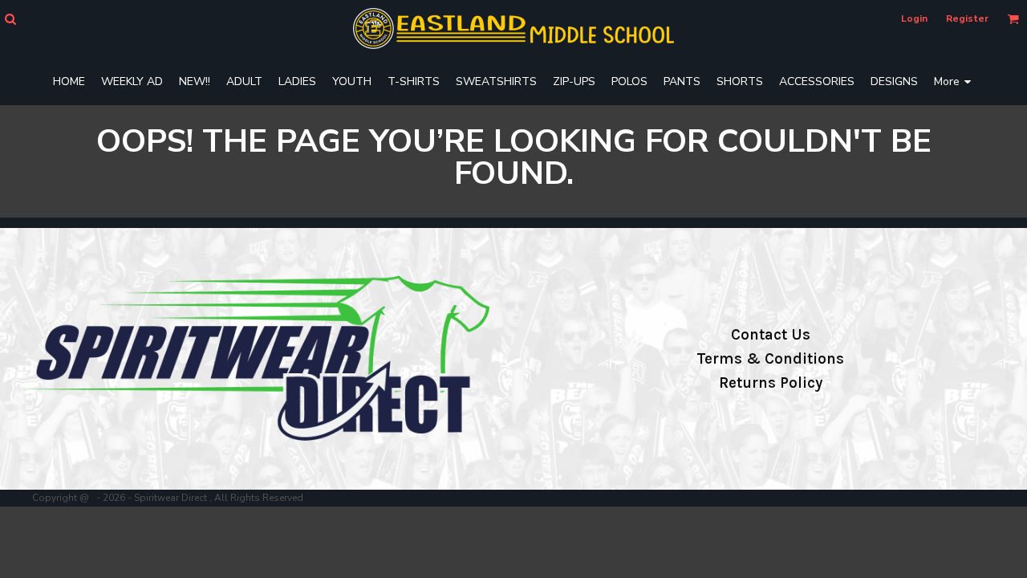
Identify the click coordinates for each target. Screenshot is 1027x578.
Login (914, 18)
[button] (10, 19)
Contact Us (770, 335)
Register (967, 18)
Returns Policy (770, 383)
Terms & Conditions (770, 359)
